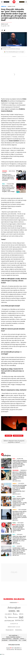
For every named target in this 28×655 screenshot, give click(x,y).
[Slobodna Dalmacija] (14, 1)
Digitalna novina (13, 640)
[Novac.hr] (19, 620)
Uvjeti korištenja (13, 635)
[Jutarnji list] (14, 607)
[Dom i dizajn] (21, 617)
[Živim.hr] (15, 614)
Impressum (15, 638)
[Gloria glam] (6, 617)
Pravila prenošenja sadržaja (13, 637)
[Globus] (8, 614)
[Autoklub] (9, 620)
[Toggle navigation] (2, 2)
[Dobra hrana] (13, 617)
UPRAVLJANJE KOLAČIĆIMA (14, 644)
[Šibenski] (18, 629)
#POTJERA (8, 435)
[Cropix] (14, 623)
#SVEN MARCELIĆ (18, 435)
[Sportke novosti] (18, 610)
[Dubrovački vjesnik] (14, 626)
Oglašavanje (5, 640)
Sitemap (24, 640)
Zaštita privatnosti (7, 638)
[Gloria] (21, 614)
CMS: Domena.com (18, 649)
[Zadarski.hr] (10, 629)
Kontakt (22, 638)
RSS (20, 640)
